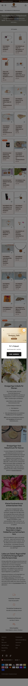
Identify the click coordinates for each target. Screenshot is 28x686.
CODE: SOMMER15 (14, 354)
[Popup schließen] (24, 330)
